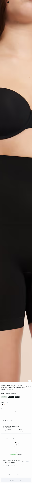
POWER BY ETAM (4, 383)
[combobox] (16, 412)
